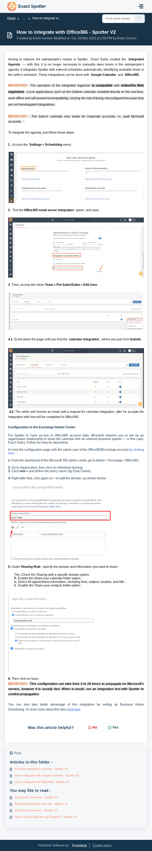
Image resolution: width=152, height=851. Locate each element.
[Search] (139, 18)
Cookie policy (102, 845)
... (24, 18)
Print (17, 753)
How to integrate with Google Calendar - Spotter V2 (46, 775)
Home (11, 18)
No (94, 727)
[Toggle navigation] (141, 6)
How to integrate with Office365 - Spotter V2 (41, 782)
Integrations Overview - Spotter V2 (36, 797)
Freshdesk (79, 845)
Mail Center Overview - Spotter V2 (35, 810)
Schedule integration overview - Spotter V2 (41, 768)
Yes (115, 727)
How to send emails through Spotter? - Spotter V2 (45, 816)
